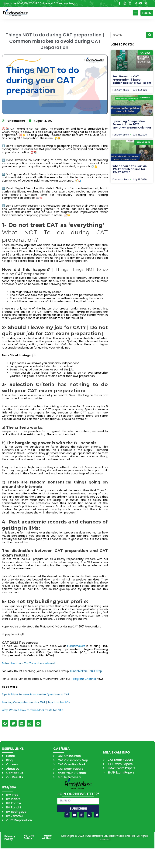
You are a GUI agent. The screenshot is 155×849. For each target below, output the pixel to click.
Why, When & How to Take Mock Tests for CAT (32, 710)
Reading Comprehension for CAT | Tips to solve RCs (36, 702)
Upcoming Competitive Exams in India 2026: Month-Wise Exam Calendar (131, 124)
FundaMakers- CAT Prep (86, 671)
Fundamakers (77, 646)
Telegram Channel (83, 679)
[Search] (149, 35)
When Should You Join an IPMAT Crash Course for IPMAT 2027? (129, 169)
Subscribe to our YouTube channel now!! (28, 663)
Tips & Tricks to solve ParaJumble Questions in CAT (35, 694)
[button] (135, 13)
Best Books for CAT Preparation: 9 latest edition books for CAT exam (131, 80)
